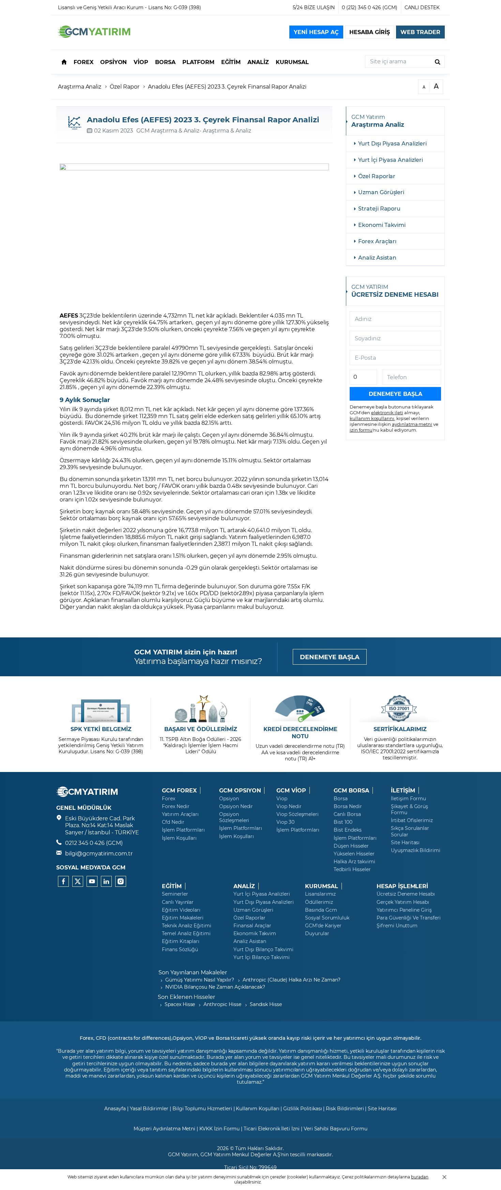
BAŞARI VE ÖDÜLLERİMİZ (200, 729)
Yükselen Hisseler (354, 854)
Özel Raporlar (376, 176)
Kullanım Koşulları (257, 1108)
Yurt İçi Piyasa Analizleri (390, 159)
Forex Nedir (175, 806)
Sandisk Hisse (266, 1004)
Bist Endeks (347, 830)
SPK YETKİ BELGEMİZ (101, 729)
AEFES (69, 315)
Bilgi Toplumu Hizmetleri (202, 1108)
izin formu (361, 430)
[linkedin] (106, 881)
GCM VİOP (291, 790)
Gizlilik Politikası (302, 1108)
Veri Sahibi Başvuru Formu (335, 1128)
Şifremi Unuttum (397, 926)
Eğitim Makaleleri (182, 918)
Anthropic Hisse (222, 1004)
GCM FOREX (179, 790)
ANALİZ (244, 886)
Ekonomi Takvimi (382, 224)
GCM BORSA (351, 790)
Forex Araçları (377, 241)
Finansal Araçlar (252, 926)
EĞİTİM (172, 886)
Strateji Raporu (379, 208)
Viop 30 (285, 822)
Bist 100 (343, 822)
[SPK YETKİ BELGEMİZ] (101, 708)
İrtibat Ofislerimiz (412, 820)
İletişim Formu (408, 798)
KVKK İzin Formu (219, 1128)
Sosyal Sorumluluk (327, 918)
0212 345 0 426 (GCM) (94, 842)
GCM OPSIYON (240, 790)
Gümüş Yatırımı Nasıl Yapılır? (199, 979)
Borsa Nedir (348, 806)
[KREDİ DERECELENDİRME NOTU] (300, 708)
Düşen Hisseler (351, 846)
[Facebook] (63, 881)
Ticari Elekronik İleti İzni (272, 1128)
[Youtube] (92, 881)
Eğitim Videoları (181, 910)
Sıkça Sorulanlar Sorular (410, 831)
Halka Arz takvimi (354, 862)
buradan (419, 1176)
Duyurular (317, 933)
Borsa (341, 798)
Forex (168, 798)
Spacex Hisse (180, 1004)
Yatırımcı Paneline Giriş (404, 910)
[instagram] (120, 881)
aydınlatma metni (412, 424)
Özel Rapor (124, 86)
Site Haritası (405, 842)
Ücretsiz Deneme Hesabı (406, 894)
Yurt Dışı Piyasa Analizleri (392, 143)
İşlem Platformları (183, 830)
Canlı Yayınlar (178, 902)
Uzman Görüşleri (381, 192)
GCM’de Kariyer (323, 926)
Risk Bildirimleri (345, 1108)
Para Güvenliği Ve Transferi (409, 918)
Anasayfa (115, 1108)
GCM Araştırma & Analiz (167, 130)
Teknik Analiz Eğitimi (186, 926)
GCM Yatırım (183, 1154)
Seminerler (175, 894)
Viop (281, 798)
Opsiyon (229, 798)
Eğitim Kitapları (180, 941)
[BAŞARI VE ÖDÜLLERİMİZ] (200, 708)
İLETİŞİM (403, 790)
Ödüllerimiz (319, 902)
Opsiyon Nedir (236, 806)
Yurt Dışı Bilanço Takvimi (263, 949)
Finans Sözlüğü (180, 949)
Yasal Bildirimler (149, 1108)
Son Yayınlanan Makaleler (192, 972)
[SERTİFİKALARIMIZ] (400, 708)
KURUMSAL (321, 886)
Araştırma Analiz (79, 86)
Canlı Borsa (347, 814)
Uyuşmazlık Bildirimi (415, 850)
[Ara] (437, 61)
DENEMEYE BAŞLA (330, 657)
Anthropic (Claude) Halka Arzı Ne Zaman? (291, 979)
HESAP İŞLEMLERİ (402, 886)
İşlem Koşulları (179, 838)
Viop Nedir (289, 806)
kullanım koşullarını (372, 418)
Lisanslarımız (320, 894)
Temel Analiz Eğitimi (186, 933)
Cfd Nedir (173, 822)
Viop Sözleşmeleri (297, 814)
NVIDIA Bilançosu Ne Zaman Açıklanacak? (215, 987)
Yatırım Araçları (180, 814)
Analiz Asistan (377, 257)
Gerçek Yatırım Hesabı (403, 902)
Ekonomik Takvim (254, 933)
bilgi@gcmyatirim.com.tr (99, 853)
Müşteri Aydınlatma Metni (164, 1128)
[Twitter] (77, 881)
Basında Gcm (321, 910)
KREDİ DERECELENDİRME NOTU (300, 733)
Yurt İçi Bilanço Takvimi (261, 957)
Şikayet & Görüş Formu (409, 809)
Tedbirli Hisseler (352, 869)
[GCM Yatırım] (94, 35)
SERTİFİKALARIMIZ (400, 729)
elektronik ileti (387, 412)
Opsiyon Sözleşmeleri (234, 817)
